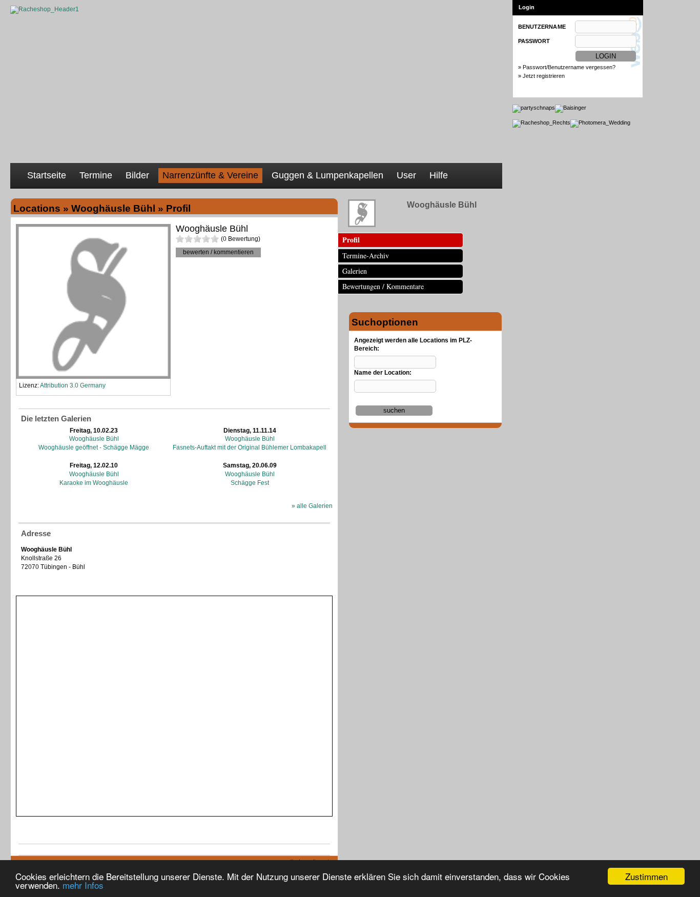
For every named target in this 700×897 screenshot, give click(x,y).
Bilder (137, 175)
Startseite (46, 175)
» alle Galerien (312, 505)
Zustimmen (646, 876)
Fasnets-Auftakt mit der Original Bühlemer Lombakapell (249, 447)
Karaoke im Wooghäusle (93, 482)
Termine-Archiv (365, 255)
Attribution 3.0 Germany (73, 385)
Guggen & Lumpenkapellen (327, 175)
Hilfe (438, 175)
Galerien (354, 271)
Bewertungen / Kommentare (383, 286)
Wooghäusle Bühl (94, 438)
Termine (95, 175)
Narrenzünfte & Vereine (210, 175)
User (406, 175)
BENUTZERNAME (542, 27)
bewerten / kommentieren (218, 252)
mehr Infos (83, 885)
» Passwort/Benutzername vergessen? (566, 67)
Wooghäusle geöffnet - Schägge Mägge (93, 447)
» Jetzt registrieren (541, 76)
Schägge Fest (250, 482)
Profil (351, 239)
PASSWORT (534, 41)
